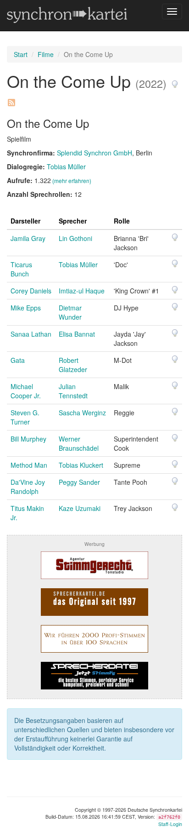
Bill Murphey (28, 438)
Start (21, 54)
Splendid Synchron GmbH (94, 152)
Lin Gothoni (75, 238)
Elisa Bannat (77, 334)
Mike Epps (26, 307)
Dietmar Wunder (70, 312)
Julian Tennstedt (73, 391)
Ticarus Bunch (21, 269)
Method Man (29, 465)
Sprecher (73, 220)
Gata (18, 360)
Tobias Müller (66, 166)
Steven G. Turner (25, 417)
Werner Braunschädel (79, 443)
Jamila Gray (28, 238)
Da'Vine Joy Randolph (28, 486)
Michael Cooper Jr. (26, 391)
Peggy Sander (79, 482)
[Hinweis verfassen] (174, 80)
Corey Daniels (31, 290)
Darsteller (25, 220)
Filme (46, 54)
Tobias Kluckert (81, 465)
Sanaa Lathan (31, 334)
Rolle (122, 220)
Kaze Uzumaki (79, 508)
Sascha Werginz (82, 412)
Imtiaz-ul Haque (82, 290)
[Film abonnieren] (11, 99)
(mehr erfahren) (71, 180)
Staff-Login (170, 824)
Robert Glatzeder (73, 365)
